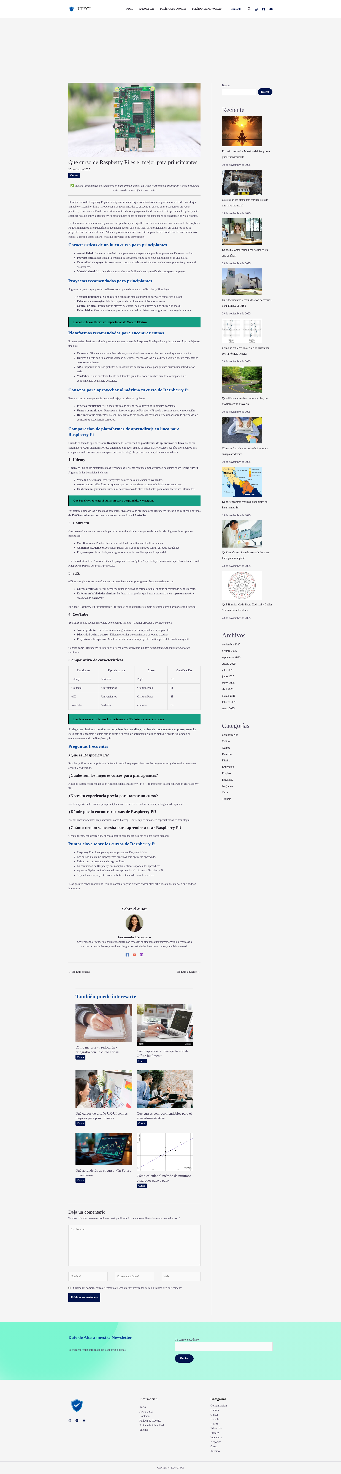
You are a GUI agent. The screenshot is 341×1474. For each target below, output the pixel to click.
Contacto (144, 1416)
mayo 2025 (228, 682)
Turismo (226, 798)
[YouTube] (271, 9)
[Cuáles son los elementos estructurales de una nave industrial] (242, 182)
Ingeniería (227, 779)
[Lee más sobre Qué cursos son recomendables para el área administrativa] (165, 1088)
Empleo (226, 773)
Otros (225, 792)
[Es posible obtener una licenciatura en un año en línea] (242, 231)
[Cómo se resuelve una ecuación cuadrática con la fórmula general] (242, 331)
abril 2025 (227, 689)
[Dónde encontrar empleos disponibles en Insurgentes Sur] (242, 482)
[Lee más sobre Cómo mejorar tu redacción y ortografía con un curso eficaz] (103, 1022)
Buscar (226, 85)
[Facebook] (263, 9)
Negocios (227, 786)
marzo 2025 (228, 695)
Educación (228, 766)
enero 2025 (228, 708)
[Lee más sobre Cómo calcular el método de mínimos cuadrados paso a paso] (165, 1151)
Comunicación (230, 734)
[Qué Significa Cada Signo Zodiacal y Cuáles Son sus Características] (242, 585)
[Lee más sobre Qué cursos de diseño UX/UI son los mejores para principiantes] (103, 1088)
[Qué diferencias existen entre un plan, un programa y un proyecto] (242, 380)
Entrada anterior (79, 971)
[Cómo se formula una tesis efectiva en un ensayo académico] (242, 430)
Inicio (142, 1406)
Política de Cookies (150, 1420)
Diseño (226, 760)
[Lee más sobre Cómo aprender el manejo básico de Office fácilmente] (165, 1024)
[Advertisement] (170, 44)
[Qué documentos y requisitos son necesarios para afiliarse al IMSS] (242, 281)
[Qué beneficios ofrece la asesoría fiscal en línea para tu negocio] (242, 534)
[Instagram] (256, 9)
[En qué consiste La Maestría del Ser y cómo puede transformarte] (242, 131)
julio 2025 (227, 670)
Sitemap (143, 1429)
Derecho (227, 754)
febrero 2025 (229, 702)
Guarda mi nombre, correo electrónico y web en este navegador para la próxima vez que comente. (128, 1287)
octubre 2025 (229, 650)
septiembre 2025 (231, 657)
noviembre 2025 (231, 644)
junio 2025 (228, 676)
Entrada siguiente (188, 971)
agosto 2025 (229, 663)
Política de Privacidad (151, 1425)
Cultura (226, 741)
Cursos (74, 175)
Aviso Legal (146, 1411)
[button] (236, 9)
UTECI (84, 8)
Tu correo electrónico (187, 1339)
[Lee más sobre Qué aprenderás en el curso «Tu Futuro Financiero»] (103, 1148)
